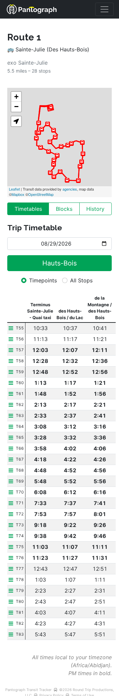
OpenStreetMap (41, 194)
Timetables (28, 208)
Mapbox (18, 194)
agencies (69, 189)
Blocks (64, 208)
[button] (16, 121)
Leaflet (14, 189)
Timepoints (43, 280)
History (95, 208)
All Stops (81, 280)
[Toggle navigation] (104, 9)
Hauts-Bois (59, 263)
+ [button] (16, 96)
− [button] (16, 106)
